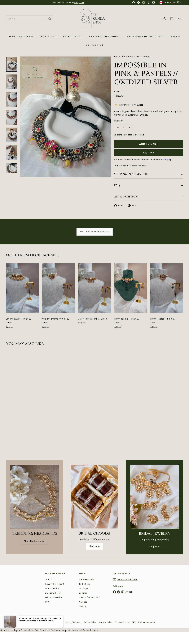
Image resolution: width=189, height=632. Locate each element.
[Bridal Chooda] (95, 496)
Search (48, 579)
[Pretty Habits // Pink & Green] (166, 297)
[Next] (12, 175)
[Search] (49, 18)
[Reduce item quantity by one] (117, 127)
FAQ (47, 601)
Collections (127, 56)
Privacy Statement (54, 584)
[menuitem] (21, 36)
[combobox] (29, 18)
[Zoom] (65, 117)
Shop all (83, 606)
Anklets (83, 601)
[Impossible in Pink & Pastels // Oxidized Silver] (19, 383)
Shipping (118, 135)
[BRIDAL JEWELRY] (154, 497)
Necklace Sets (142, 56)
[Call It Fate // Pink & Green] (94, 295)
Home (117, 56)
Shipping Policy (53, 593)
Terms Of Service (53, 597)
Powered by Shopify (146, 622)
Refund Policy (52, 588)
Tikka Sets (84, 584)
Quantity (118, 120)
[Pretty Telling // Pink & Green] (130, 297)
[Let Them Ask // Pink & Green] (22, 297)
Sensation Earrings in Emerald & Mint (36, 620)
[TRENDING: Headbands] (34, 497)
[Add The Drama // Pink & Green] (58, 297)
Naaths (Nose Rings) (89, 597)
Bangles (83, 593)
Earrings (83, 588)
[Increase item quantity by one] (129, 127)
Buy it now (148, 152)
